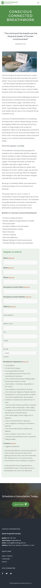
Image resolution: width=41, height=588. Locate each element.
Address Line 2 (8, 324)
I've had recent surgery (12, 368)
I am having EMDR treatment (14, 371)
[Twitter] (7, 574)
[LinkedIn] (11, 574)
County (5, 340)
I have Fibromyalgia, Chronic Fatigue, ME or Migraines (19, 416)
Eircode (5, 349)
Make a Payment (7, 556)
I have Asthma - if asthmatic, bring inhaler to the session (19, 385)
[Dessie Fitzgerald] (9, 2)
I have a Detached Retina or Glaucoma (17, 421)
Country (5, 357)
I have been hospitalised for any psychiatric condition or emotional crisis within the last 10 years (20, 399)
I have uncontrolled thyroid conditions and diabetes (18, 430)
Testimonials (6, 559)
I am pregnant (9, 365)
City (4, 332)
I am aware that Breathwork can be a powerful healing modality (20, 438)
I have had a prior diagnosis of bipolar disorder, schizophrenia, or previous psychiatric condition (20, 393)
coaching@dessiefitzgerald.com (16, 543)
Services (4, 562)
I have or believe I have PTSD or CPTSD (18, 434)
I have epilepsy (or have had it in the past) (19, 389)
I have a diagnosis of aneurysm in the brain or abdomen (20, 424)
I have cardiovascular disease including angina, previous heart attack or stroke (20, 380)
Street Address (8, 315)
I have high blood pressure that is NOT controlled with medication (18, 375)
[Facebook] (2, 574)
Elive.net (29, 583)
